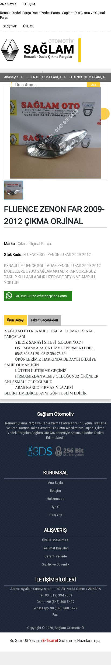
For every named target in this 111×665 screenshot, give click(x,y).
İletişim (55, 491)
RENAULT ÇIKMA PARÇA (43, 77)
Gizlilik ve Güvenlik (55, 564)
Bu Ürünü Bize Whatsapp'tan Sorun (41, 296)
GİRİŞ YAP (10, 26)
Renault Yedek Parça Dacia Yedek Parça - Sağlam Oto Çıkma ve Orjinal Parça (52, 15)
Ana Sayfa (55, 483)
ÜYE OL (28, 26)
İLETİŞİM (29, 4)
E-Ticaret (50, 640)
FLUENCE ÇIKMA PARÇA (87, 77)
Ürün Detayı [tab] (15, 320)
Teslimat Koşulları (55, 548)
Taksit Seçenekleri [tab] (44, 320)
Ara (93, 85)
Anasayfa (11, 77)
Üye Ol (55, 507)
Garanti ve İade (55, 556)
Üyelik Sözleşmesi (55, 540)
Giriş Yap (55, 515)
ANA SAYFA (8, 4)
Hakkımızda (55, 499)
